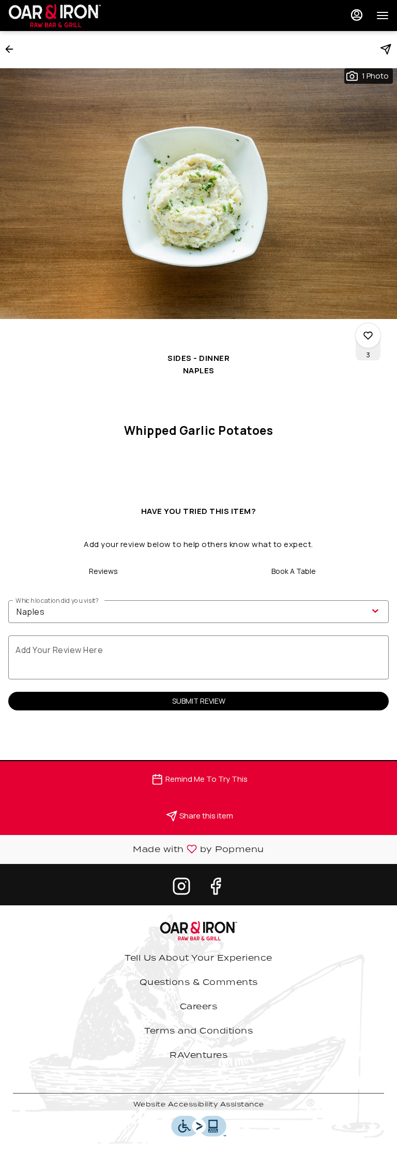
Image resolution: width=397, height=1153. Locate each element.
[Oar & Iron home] (54, 15)
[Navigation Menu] (382, 15)
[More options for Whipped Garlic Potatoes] (368, 335)
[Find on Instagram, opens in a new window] (181, 888)
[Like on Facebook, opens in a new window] (215, 888)
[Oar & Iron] (198, 929)
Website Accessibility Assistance (198, 1104)
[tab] (103, 571)
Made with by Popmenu (136, 849)
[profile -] (356, 15)
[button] (12, 49)
